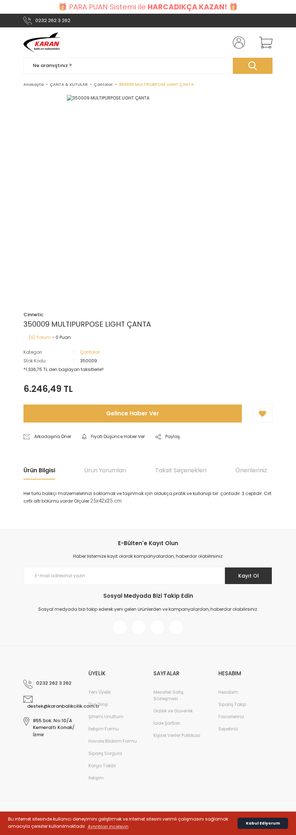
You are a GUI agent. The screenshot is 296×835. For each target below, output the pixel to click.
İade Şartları (166, 723)
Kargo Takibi (102, 766)
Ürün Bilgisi (39, 470)
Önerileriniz (251, 470)
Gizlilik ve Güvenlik (173, 711)
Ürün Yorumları (105, 470)
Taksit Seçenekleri (180, 470)
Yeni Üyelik (99, 692)
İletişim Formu (103, 729)
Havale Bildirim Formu (112, 741)
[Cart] (264, 42)
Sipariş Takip (232, 704)
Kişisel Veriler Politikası (176, 735)
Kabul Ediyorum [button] (263, 823)
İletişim (96, 778)
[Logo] (42, 42)
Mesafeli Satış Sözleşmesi (168, 695)
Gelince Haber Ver (132, 413)
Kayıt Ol (248, 575)
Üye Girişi (98, 704)
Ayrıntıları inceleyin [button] (108, 826)
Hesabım (228, 692)
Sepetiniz (228, 729)
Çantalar (90, 352)
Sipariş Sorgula (105, 753)
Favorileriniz (231, 716)
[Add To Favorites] (263, 414)
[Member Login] (237, 42)
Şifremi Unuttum (105, 716)
